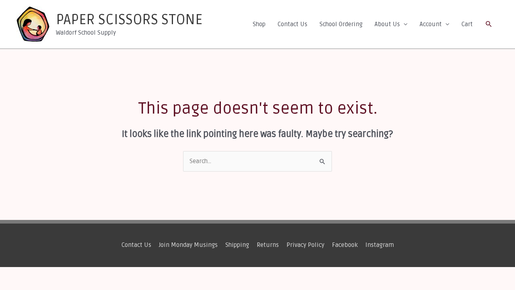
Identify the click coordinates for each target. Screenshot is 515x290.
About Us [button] (387, 24)
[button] (489, 24)
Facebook (345, 245)
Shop (259, 24)
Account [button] (431, 24)
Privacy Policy (305, 245)
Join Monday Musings (188, 245)
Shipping (237, 245)
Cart (467, 24)
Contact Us (292, 24)
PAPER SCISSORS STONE (129, 19)
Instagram (379, 245)
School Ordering (341, 24)
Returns (268, 245)
